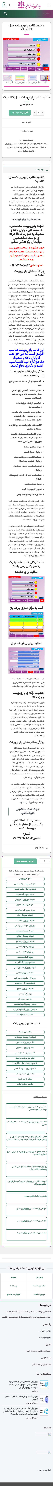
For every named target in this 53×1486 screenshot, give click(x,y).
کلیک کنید (24, 802)
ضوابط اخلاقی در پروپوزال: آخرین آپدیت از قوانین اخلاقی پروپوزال (27, 1183)
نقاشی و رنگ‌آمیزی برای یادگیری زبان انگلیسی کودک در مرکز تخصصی (28, 1108)
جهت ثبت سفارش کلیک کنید (27, 811)
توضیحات (39, 170)
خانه (45, 82)
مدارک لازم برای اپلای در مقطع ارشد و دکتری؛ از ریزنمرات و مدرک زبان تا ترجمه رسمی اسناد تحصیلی (26, 1138)
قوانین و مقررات (44, 1470)
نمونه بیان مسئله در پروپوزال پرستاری (31, 1208)
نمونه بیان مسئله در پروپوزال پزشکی (32, 1221)
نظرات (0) (39, 848)
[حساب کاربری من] (9, 5)
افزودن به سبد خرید (20, 112)
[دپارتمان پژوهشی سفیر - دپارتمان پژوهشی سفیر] (29, 5)
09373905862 (45, 1331)
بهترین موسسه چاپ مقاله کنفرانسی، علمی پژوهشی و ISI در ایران (29, 1168)
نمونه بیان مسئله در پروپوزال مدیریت (32, 1233)
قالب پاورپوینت (34, 82)
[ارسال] (5, 13)
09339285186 (45, 1338)
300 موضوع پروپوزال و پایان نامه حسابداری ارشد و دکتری (27, 1123)
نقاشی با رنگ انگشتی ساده (35, 1196)
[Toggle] (47, 170)
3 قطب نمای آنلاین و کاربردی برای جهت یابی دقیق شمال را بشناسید (27, 1153)
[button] (49, 4)
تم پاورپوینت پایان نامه (15, 82)
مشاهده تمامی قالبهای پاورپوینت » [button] (26, 219)
